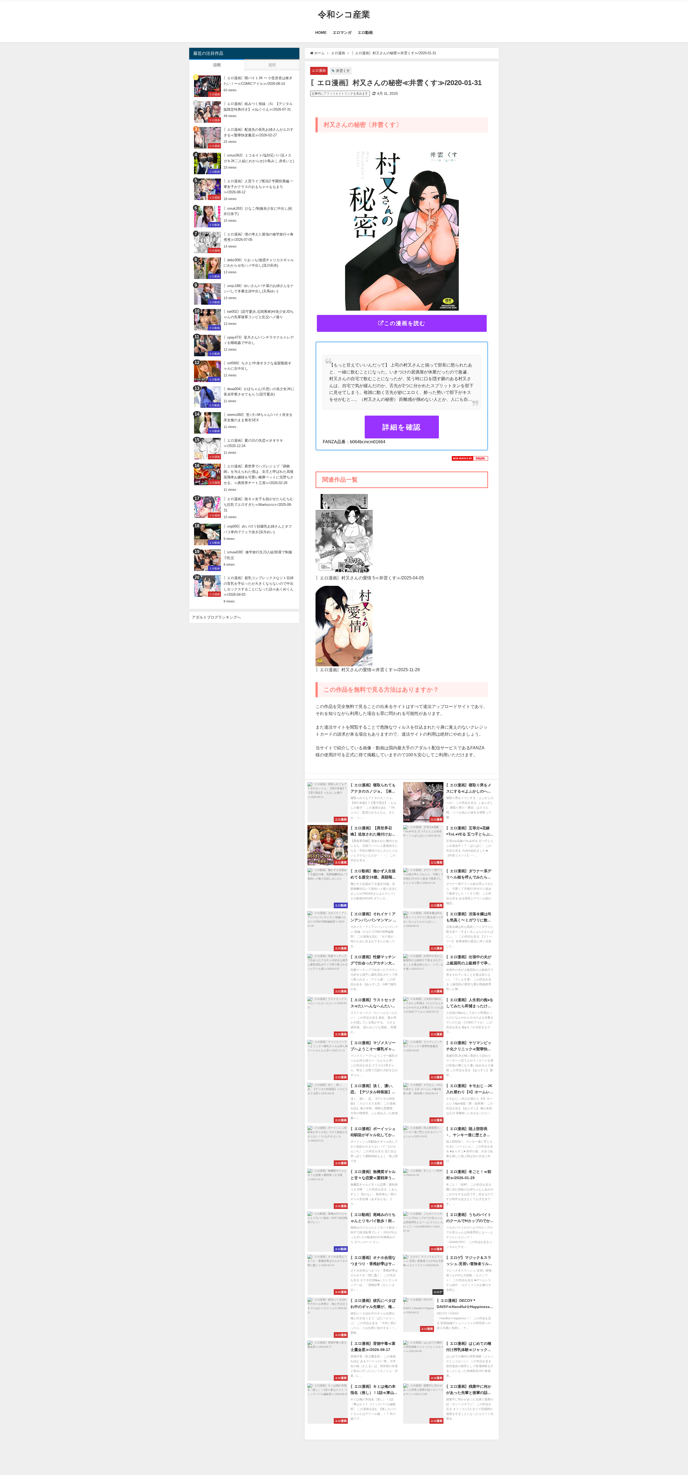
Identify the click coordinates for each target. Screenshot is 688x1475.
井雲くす (343, 70)
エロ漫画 (319, 70)
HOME (321, 32)
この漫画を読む (404, 323)
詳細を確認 (401, 427)
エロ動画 (365, 32)
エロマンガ (342, 32)
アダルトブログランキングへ (216, 617)
